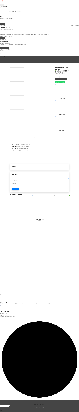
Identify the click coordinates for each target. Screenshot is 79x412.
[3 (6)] (17, 102)
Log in (1, 39)
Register (72, 25)
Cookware (39, 218)
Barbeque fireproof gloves (39, 219)
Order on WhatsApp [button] (61, 82)
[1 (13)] (17, 88)
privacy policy (47, 34)
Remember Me (3, 25)
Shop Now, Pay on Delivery (61, 78)
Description (12, 134)
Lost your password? (76, 25)
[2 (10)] (17, 116)
